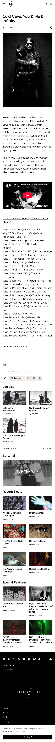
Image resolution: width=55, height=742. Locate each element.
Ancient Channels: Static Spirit (12, 514)
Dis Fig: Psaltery (37, 541)
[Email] (33, 378)
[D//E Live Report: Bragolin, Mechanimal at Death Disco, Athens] (41, 627)
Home (5, 708)
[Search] (51, 4)
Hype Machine (9, 665)
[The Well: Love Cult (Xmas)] (14, 531)
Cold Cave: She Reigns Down (14, 436)
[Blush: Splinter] (41, 503)
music (22, 371)
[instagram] (14, 659)
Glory (42, 132)
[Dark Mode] (47, 4)
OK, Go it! (27, 737)
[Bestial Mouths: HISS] (41, 559)
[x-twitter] (9, 659)
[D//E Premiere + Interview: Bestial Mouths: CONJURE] (14, 627)
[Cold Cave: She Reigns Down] (14, 425)
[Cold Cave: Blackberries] (14, 398)
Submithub (8, 669)
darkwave (14, 371)
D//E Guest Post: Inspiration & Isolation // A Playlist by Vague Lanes (40, 608)
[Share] (51, 27)
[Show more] (39, 378)
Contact (6, 717)
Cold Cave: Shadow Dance (39, 409)
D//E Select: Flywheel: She (14, 605)
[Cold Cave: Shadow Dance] (41, 398)
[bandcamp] (29, 659)
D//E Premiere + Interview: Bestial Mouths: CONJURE (12, 640)
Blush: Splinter (36, 513)
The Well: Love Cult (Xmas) (13, 542)
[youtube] (24, 659)
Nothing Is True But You (16, 135)
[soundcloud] (50, 659)
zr (35, 371)
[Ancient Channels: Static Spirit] (14, 503)
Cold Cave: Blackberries (9, 409)
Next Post (46, 448)
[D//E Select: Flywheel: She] (14, 593)
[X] (28, 378)
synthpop (29, 371)
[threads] (19, 659)
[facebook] (4, 659)
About (5, 712)
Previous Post (10, 448)
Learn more (18, 731)
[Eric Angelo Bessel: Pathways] (14, 559)
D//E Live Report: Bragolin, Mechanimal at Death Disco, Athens (40, 640)
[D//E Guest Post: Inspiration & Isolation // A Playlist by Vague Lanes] (41, 593)
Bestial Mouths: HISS (39, 569)
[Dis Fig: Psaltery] (41, 531)
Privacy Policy (9, 722)
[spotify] (34, 659)
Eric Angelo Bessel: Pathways (12, 570)
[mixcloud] (44, 659)
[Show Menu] (3, 4)
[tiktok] (39, 659)
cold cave (6, 371)
